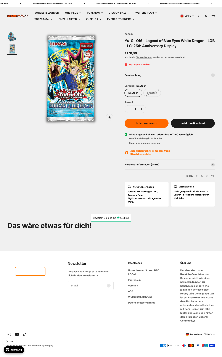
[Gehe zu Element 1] (12, 37)
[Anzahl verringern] (129, 109)
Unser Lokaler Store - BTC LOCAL (143, 272)
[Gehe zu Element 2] (12, 49)
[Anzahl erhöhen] (141, 109)
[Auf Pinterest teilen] (207, 175)
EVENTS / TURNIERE (119, 19)
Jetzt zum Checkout (193, 123)
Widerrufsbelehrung (140, 296)
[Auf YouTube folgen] (17, 334)
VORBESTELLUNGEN (46, 12)
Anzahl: (129, 102)
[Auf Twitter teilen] (201, 175)
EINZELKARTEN (67, 19)
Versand (133, 285)
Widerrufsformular (30, 271)
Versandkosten (144, 57)
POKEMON (93, 12)
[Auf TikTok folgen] (25, 334)
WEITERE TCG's (144, 12)
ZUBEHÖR (92, 19)
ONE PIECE (71, 12)
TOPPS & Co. (41, 19)
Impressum (135, 279)
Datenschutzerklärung (141, 302)
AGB (130, 291)
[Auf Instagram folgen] (9, 334)
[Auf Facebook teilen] (196, 175)
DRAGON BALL (117, 12)
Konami (129, 33)
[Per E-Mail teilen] (212, 175)
